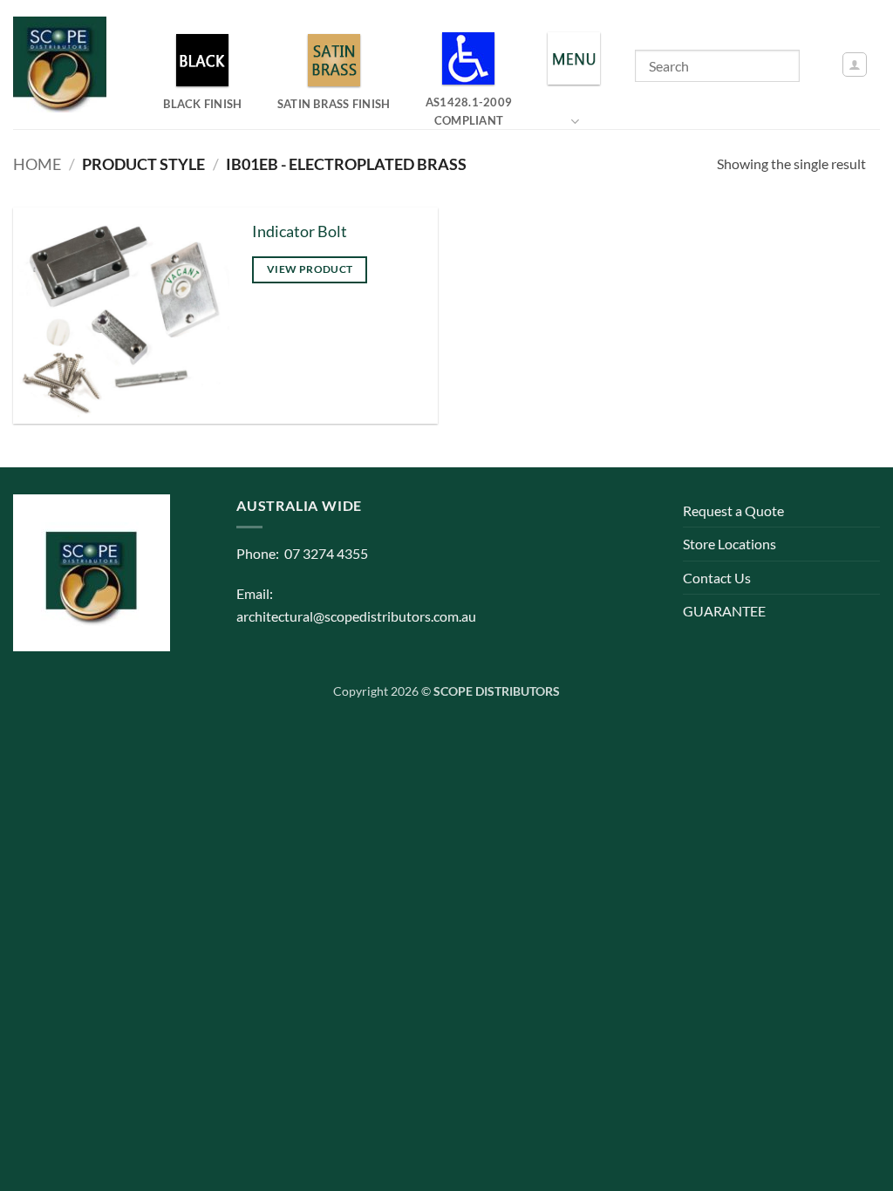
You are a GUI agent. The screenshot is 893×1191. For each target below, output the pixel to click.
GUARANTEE (724, 610)
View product (309, 269)
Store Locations (729, 543)
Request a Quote (733, 510)
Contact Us (717, 577)
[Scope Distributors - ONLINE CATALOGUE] (63, 64)
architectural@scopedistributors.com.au (356, 616)
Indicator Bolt (299, 231)
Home (37, 164)
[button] (854, 64)
